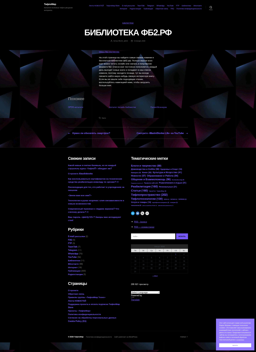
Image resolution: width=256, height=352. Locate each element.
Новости (138, 175)
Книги (104, 118)
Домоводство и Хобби (145, 169)
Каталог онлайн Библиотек (122, 107)
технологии (136, 205)
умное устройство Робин (149, 205)
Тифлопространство (149, 194)
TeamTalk (140, 5)
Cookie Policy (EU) (77, 321)
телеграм (174, 202)
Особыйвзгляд (178, 180)
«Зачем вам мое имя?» (80, 195)
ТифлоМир (50, 4)
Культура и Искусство (167, 172)
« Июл (155, 275)
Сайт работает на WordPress (125, 336)
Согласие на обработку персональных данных (92, 317)
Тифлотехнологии (147, 199)
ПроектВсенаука (158, 107)
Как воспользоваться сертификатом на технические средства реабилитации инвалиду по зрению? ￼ (95, 180)
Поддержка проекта (137, 183)
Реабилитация (144, 186)
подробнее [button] (240, 340)
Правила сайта (151, 183)
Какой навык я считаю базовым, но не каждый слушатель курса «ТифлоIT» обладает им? (92, 167)
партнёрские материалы (160, 202)
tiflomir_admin (123, 41)
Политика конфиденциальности (189, 8)
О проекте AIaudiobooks (80, 173)
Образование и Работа (162, 175)
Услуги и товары (141, 202)
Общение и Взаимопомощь (151, 179)
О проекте (73, 290)
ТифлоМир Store (113, 5)
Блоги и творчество (146, 165)
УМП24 (166, 199)
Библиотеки (186, 5)
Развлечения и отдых (172, 182)
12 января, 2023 (139, 41)
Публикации (148, 8)
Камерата (136, 172)
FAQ (172, 8)
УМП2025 (173, 199)
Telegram (150, 5)
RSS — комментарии (144, 226)
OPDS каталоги (75, 107)
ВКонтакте (198, 5)
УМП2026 (182, 199)
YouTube (170, 5)
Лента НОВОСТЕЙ (96, 5)
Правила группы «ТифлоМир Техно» (87, 297)
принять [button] (235, 345)
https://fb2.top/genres (109, 51)
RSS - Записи (140, 221)
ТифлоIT (152, 191)
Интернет (123, 8)
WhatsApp (160, 5)
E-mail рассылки (128, 5)
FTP (177, 5)
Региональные (168, 186)
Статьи (139, 190)
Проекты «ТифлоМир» (79, 310)
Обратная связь (162, 8)
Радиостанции (135, 8)
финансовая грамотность (165, 205)
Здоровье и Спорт (171, 169)
